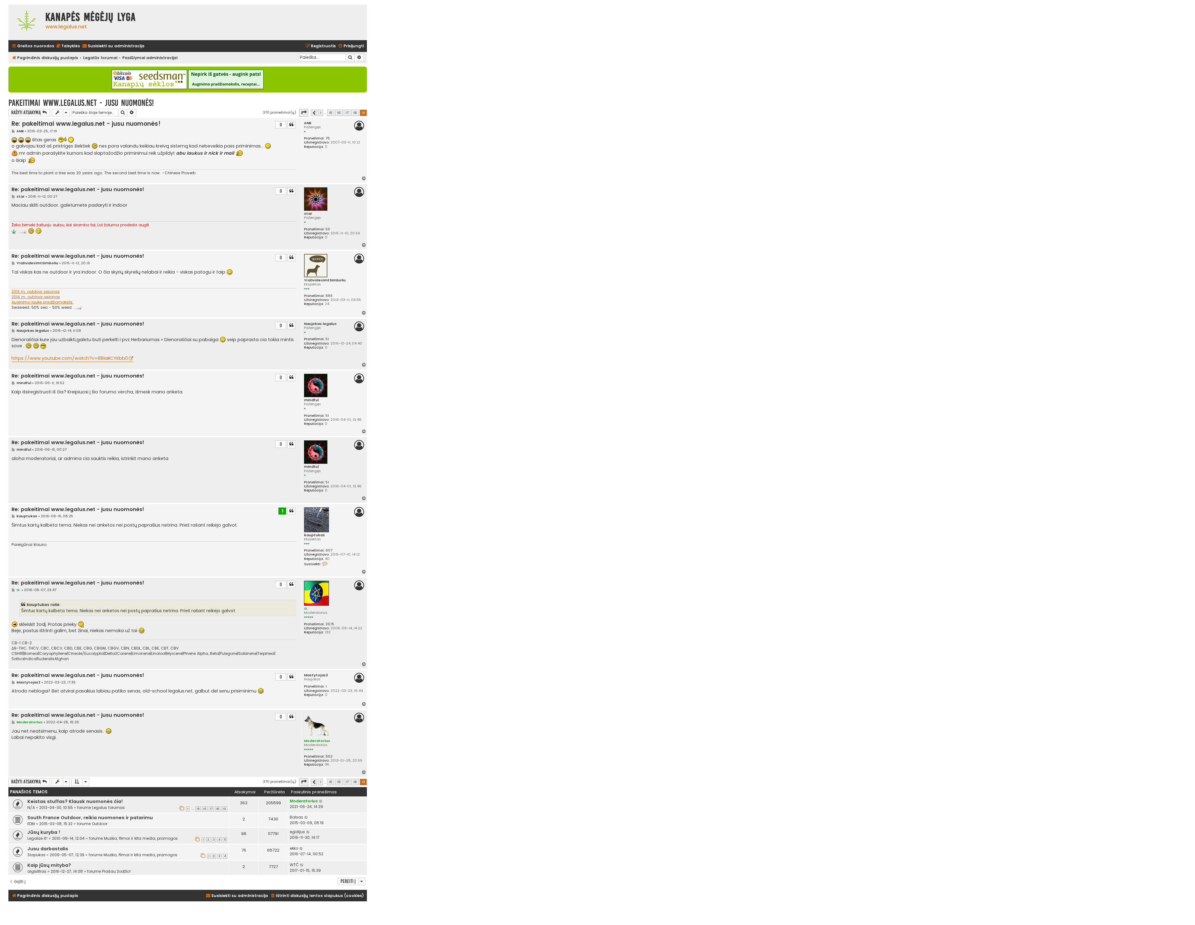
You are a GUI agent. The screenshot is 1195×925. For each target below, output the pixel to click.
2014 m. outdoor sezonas (36, 296)
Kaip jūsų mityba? (49, 865)
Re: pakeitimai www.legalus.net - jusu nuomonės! (86, 123)
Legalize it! (37, 838)
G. (306, 608)
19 (224, 809)
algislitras (36, 871)
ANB (307, 123)
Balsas (296, 817)
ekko (294, 848)
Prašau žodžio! (116, 871)
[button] (303, 112)
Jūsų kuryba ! (43, 832)
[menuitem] (68, 46)
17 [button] (347, 112)
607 (329, 550)
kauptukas (314, 535)
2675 (330, 624)
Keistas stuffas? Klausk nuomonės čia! (75, 801)
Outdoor (99, 823)
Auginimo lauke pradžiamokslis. (42, 302)
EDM (31, 823)
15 (198, 809)
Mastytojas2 (316, 675)
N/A (31, 807)
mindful (311, 400)
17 (211, 809)
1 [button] (320, 112)
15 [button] (330, 112)
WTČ (294, 864)
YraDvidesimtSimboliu (325, 280)
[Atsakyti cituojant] (291, 125)
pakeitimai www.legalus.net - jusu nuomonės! (81, 103)
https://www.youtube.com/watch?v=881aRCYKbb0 (70, 358)
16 (204, 809)
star (308, 214)
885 (329, 296)
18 (217, 809)
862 (329, 756)
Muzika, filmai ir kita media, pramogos (141, 838)
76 (328, 138)
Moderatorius (317, 740)
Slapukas (36, 854)
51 (327, 339)
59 (328, 229)
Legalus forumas (108, 807)
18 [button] (355, 112)
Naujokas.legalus (320, 324)
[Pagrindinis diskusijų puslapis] (25, 22)
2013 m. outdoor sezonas (36, 291)
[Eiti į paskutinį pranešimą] (321, 801)
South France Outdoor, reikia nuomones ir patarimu (90, 818)
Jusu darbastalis (47, 849)
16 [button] (339, 112)
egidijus (297, 831)
